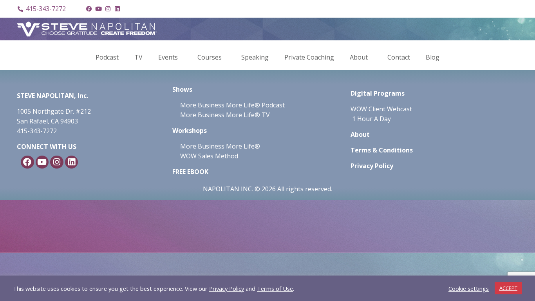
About (359, 57)
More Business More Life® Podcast (232, 105)
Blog (432, 57)
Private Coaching (309, 57)
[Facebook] (89, 9)
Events (168, 57)
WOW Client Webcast (381, 109)
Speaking (255, 57)
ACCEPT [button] (508, 288)
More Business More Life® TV (224, 115)
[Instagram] (107, 9)
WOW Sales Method (208, 156)
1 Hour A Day (371, 118)
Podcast (107, 57)
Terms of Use (275, 288)
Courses (209, 57)
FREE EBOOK (190, 171)
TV (138, 57)
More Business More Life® (220, 146)
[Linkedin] (117, 9)
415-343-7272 (37, 131)
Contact (398, 57)
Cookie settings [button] (468, 288)
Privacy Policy (226, 288)
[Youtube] (98, 9)
